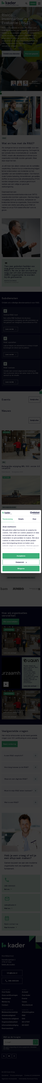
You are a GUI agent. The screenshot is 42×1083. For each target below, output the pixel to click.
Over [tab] (34, 519)
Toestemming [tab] (7, 519)
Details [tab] (21, 519)
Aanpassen (20, 562)
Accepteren (21, 556)
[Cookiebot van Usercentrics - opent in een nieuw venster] (30, 513)
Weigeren (21, 568)
